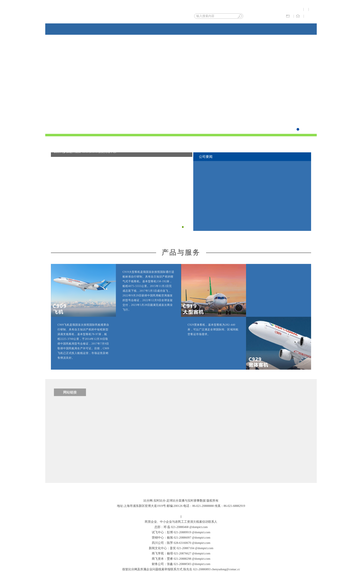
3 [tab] (298, 129)
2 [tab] (293, 129)
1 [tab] (289, 129)
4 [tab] (302, 129)
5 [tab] (306, 129)
